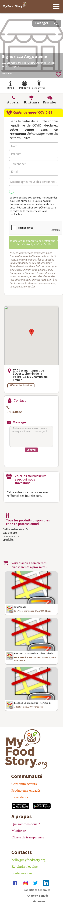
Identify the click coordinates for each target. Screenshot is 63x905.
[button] (31, 332)
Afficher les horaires (21, 385)
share (55, 23)
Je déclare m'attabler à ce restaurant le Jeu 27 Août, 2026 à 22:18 (34, 242)
